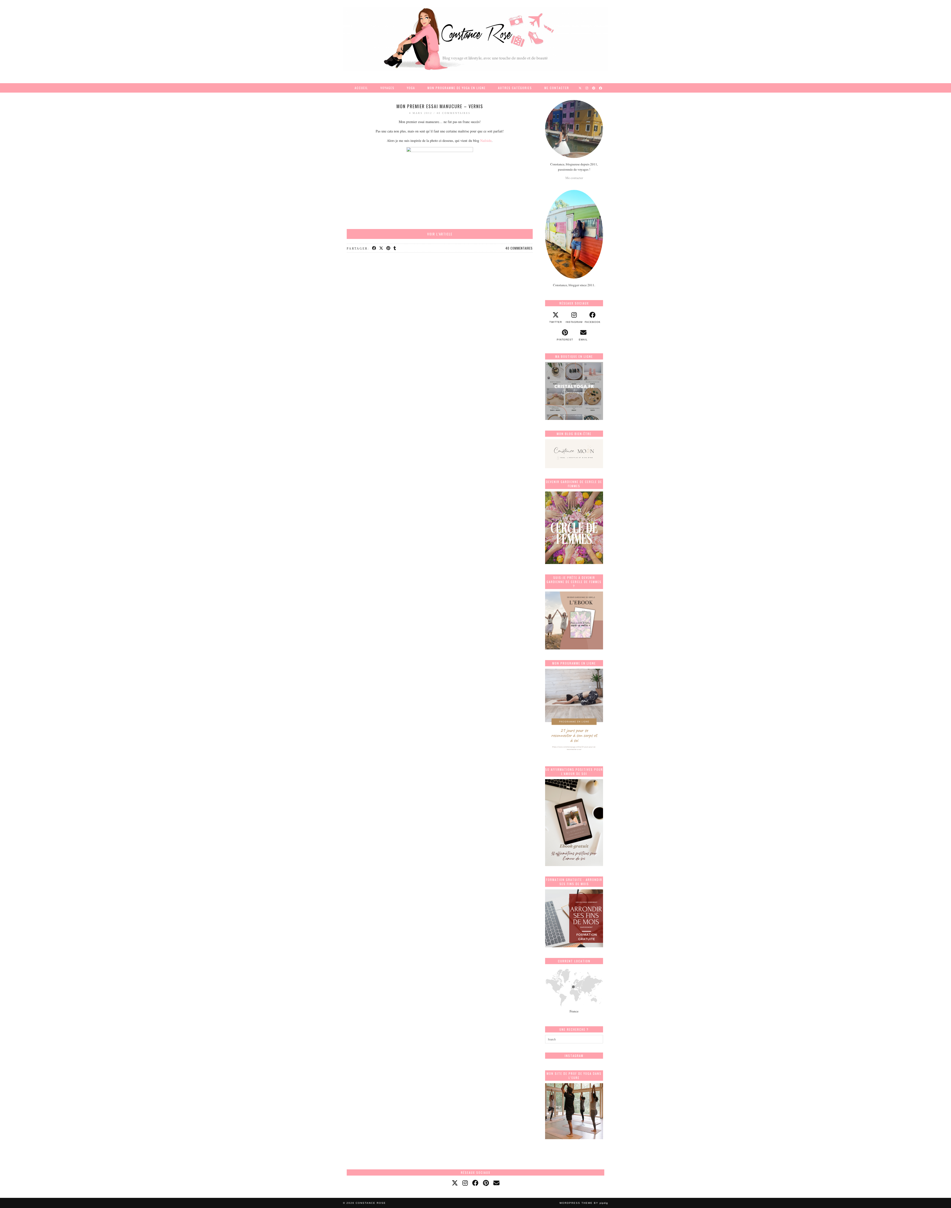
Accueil (361, 88)
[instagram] (465, 1183)
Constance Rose (371, 1203)
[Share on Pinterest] (388, 248)
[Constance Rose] (475, 39)
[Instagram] (587, 88)
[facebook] (475, 1183)
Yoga (411, 88)
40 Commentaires (454, 113)
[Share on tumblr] (395, 248)
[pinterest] (486, 1183)
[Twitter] (580, 88)
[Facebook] (601, 88)
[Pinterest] (594, 88)
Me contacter (556, 88)
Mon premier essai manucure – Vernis (439, 106)
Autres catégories (515, 88)
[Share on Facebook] (374, 248)
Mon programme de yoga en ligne (456, 88)
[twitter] (455, 1183)
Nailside (486, 140)
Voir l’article (439, 233)
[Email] (496, 1183)
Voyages (387, 88)
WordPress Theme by (583, 1203)
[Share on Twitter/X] (381, 248)
